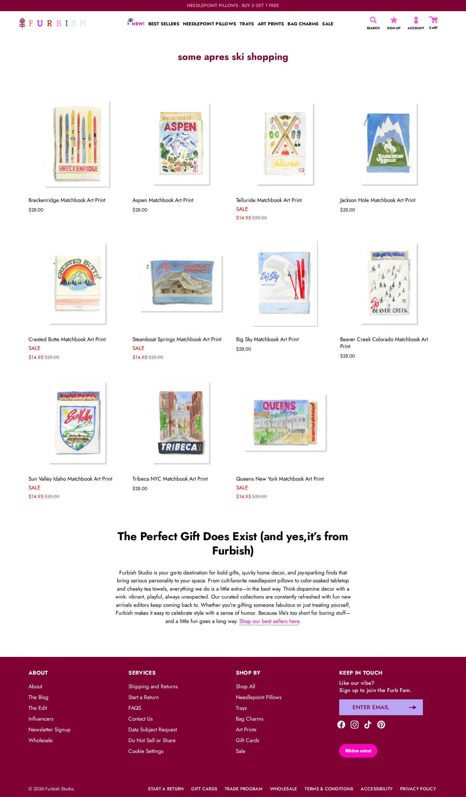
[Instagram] (355, 724)
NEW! (138, 24)
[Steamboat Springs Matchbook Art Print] (181, 283)
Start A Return (166, 789)
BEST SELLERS (163, 24)
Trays (241, 708)
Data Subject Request (152, 729)
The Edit (38, 708)
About (35, 686)
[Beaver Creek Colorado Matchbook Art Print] (389, 283)
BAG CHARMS (303, 24)
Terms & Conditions (329, 789)
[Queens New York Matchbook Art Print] (285, 422)
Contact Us (140, 718)
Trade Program (243, 789)
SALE (327, 24)
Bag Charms (249, 718)
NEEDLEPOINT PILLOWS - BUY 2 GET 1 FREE (233, 6)
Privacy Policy (418, 789)
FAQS (134, 708)
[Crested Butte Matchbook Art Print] (77, 283)
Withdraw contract (358, 750)
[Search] (373, 20)
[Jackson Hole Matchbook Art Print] (389, 144)
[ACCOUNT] (416, 20)
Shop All (245, 686)
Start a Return (143, 697)
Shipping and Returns (153, 686)
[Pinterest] (381, 724)
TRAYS (247, 24)
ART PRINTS (271, 24)
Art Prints (246, 729)
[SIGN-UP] (394, 20)
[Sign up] (413, 707)
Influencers (41, 718)
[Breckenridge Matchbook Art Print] (77, 144)
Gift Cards (247, 740)
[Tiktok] (368, 724)
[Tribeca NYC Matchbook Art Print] (181, 422)
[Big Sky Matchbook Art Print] (285, 283)
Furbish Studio (59, 789)
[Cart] (433, 20)
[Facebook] (341, 724)
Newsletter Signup (50, 729)
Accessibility (376, 789)
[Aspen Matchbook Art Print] (181, 144)
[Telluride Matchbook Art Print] (285, 144)
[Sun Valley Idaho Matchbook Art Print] (77, 422)
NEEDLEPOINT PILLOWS (209, 24)
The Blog (39, 697)
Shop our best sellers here (269, 621)
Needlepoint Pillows (259, 697)
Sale (240, 751)
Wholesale (41, 740)
